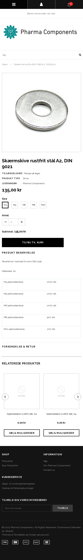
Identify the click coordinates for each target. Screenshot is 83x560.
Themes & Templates (13, 534)
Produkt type (11, 178)
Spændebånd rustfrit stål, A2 (22, 414)
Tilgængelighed (12, 173)
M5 (14, 205)
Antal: (5, 215)
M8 (33, 205)
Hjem (5, 64)
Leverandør (9, 183)
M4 (5, 205)
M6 (24, 205)
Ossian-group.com (39, 534)
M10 (43, 205)
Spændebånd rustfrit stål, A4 (61, 414)
